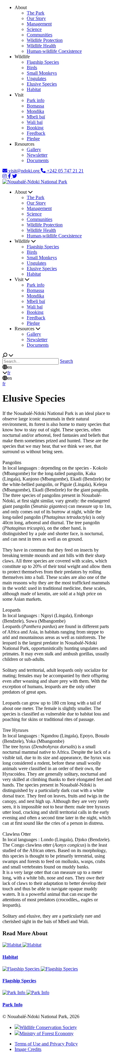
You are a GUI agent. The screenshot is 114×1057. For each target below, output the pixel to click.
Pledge (33, 138)
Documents (38, 160)
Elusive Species (42, 84)
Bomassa (35, 105)
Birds (32, 67)
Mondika (35, 111)
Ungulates (36, 78)
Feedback (36, 133)
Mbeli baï (36, 116)
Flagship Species (43, 62)
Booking (35, 127)
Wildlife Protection (45, 40)
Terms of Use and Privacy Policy (46, 1043)
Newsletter (37, 155)
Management (39, 23)
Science (34, 29)
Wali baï (35, 122)
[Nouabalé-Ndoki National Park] (34, 181)
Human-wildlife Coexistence (54, 51)
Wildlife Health (41, 45)
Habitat (34, 89)
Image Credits (28, 1049)
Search (66, 361)
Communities (39, 34)
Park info (35, 100)
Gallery (34, 149)
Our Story (36, 18)
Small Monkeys (42, 73)
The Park (35, 12)
